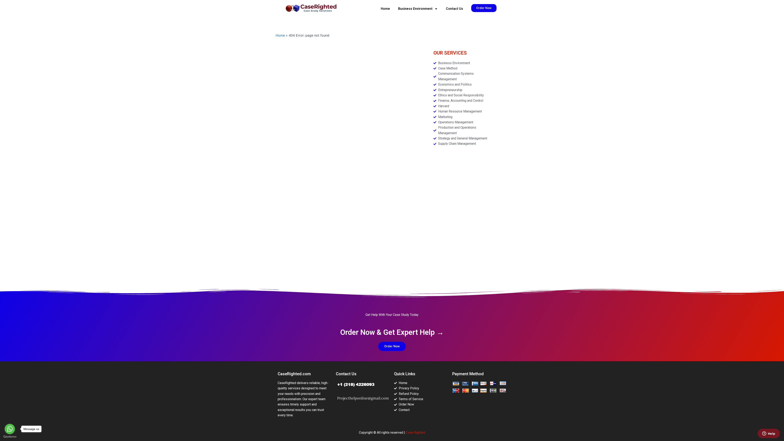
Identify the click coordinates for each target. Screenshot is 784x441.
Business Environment (415, 9)
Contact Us (454, 9)
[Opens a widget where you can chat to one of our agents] (768, 434)
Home (385, 9)
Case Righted (415, 432)
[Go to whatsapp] (10, 429)
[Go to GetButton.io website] (9, 436)
